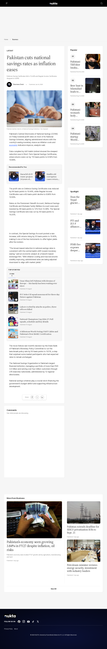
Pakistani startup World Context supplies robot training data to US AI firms (75, 136)
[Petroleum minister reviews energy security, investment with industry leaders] (83, 550)
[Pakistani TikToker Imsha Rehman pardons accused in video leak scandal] (92, 61)
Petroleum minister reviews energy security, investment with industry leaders (82, 568)
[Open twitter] (38, 621)
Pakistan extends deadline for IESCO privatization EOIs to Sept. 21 (83, 529)
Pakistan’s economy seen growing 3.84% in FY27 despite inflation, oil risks (31, 546)
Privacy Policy (8, 629)
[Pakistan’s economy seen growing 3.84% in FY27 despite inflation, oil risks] (34, 519)
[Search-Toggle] (101, 3)
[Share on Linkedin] (42, 397)
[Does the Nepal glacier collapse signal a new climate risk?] (92, 202)
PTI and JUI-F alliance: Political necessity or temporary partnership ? (76, 223)
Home (6, 39)
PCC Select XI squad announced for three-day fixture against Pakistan (40, 295)
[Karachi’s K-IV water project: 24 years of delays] (14, 176)
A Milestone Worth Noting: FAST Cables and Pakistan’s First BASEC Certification (39, 332)
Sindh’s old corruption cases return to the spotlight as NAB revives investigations (53, 176)
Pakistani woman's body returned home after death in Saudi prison (76, 112)
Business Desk (18, 84)
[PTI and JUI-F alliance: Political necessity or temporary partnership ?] (92, 226)
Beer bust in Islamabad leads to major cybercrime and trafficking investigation (76, 88)
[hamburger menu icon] (6, 3)
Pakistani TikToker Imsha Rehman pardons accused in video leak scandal (76, 64)
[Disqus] (34, 445)
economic (13, 145)
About (16, 629)
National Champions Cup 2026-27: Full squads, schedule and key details (36, 320)
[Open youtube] (28, 621)
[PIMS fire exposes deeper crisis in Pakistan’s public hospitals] (92, 250)
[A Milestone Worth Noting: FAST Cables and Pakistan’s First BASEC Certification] (13, 334)
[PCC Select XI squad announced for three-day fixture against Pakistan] (13, 297)
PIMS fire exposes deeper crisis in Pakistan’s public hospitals (75, 247)
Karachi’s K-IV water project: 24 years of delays (26, 176)
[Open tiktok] (33, 621)
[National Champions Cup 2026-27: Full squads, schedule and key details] (13, 321)
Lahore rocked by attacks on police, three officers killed (38, 308)
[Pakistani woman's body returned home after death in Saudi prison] (92, 109)
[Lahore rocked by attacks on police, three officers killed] (13, 309)
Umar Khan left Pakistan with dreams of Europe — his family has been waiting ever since (38, 283)
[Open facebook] (19, 621)
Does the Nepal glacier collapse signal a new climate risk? (75, 199)
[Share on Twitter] (37, 397)
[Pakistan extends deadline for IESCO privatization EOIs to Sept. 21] (83, 512)
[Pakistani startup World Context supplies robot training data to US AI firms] (92, 133)
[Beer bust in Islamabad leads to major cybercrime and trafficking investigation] (92, 85)
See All (53, 589)
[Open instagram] (23, 621)
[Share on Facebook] (32, 397)
